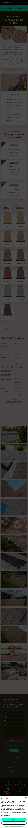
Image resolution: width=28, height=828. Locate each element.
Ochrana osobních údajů (14, 826)
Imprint (21, 826)
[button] (26, 798)
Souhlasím (14, 819)
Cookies (6, 826)
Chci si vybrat (14, 823)
